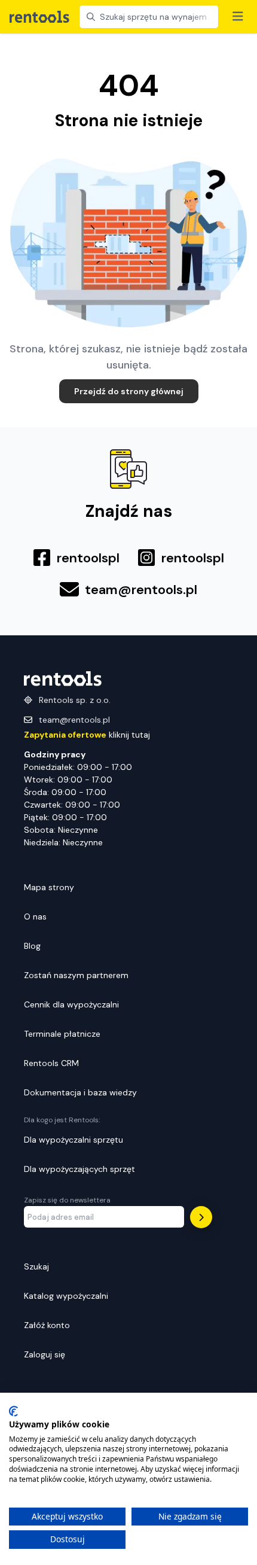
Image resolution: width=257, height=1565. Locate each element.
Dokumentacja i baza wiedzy (80, 1092)
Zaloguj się (44, 1354)
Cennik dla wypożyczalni (71, 1004)
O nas (35, 916)
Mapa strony (49, 887)
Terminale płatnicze (62, 1033)
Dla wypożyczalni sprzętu (73, 1139)
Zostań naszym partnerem (76, 975)
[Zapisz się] (201, 1217)
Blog (32, 945)
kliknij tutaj (87, 734)
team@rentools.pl (74, 719)
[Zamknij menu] (237, 17)
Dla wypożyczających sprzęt (79, 1169)
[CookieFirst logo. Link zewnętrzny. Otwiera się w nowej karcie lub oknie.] (13, 1411)
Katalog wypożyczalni (66, 1295)
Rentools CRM (51, 1063)
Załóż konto (47, 1325)
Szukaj (36, 1266)
